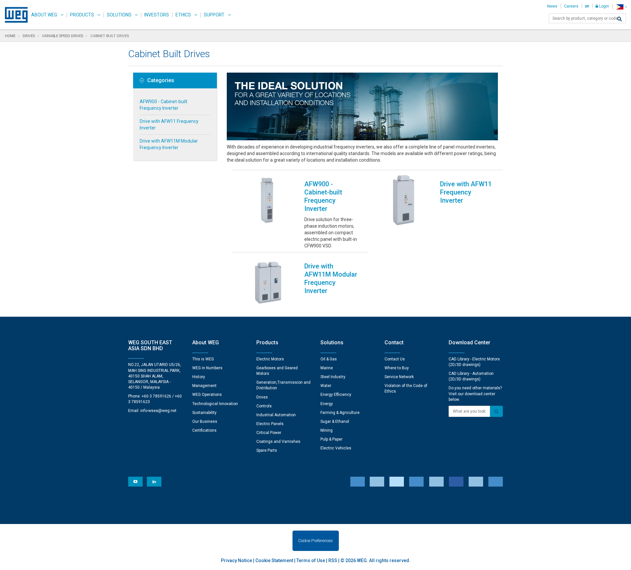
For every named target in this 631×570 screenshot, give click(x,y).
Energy (326, 403)
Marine (326, 368)
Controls (264, 406)
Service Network (399, 377)
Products (82, 14)
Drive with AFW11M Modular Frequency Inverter (169, 144)
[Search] (619, 19)
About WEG (44, 14)
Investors (156, 14)
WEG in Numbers (207, 368)
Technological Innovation (215, 403)
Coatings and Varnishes (278, 441)
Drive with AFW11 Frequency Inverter (169, 124)
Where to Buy (397, 368)
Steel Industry (332, 377)
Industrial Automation (276, 415)
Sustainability (204, 412)
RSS (332, 560)
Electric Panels (270, 424)
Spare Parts (266, 450)
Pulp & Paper (331, 439)
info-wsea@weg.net (158, 410)
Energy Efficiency (335, 394)
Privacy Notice (236, 560)
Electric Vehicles (335, 448)
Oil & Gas (328, 359)
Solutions (119, 14)
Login (603, 6)
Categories (160, 80)
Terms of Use (310, 560)
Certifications (204, 430)
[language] (621, 6)
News (552, 6)
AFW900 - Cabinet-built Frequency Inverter (163, 105)
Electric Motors (270, 359)
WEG (14, 15)
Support (214, 14)
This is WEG (203, 359)
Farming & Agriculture (340, 412)
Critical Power (268, 432)
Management (204, 385)
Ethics (183, 14)
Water (325, 385)
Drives (262, 397)
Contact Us (395, 359)
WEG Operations (207, 394)
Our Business (204, 421)
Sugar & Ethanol (334, 421)
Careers (571, 6)
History (198, 377)
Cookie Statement (274, 560)
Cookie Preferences (315, 540)
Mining (326, 430)
